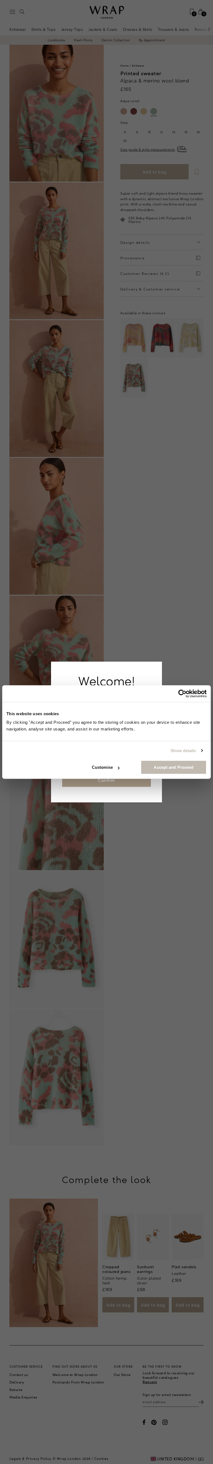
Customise (102, 767)
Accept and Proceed (173, 767)
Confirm (106, 780)
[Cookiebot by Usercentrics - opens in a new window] (182, 693)
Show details (183, 750)
